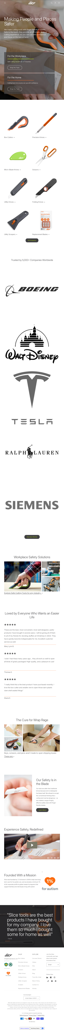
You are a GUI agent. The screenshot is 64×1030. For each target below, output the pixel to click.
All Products (32, 240)
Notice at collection (24, 1028)
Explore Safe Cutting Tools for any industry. (22, 593)
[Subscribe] (58, 965)
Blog (33, 973)
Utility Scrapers (9, 234)
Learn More (42, 810)
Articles (34, 988)
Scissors (35, 170)
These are (8, 756)
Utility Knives (9, 202)
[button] (5, 3)
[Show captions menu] (48, 858)
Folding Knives (37, 202)
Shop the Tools (15, 67)
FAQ (33, 966)
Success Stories (32, 537)
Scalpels (20, 984)
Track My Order (36, 977)
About (34, 969)
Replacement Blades (40, 234)
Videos (34, 962)
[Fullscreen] (58, 858)
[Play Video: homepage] (32, 845)
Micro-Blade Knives (11, 170)
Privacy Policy (32, 1015)
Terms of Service (24, 1015)
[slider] (29, 858)
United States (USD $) (30, 998)
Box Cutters (8, 137)
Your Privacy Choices (35, 1028)
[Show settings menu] (54, 858)
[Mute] (51, 858)
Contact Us (35, 984)
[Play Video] (6, 858)
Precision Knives (38, 137)
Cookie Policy (41, 1015)
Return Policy (36, 981)
